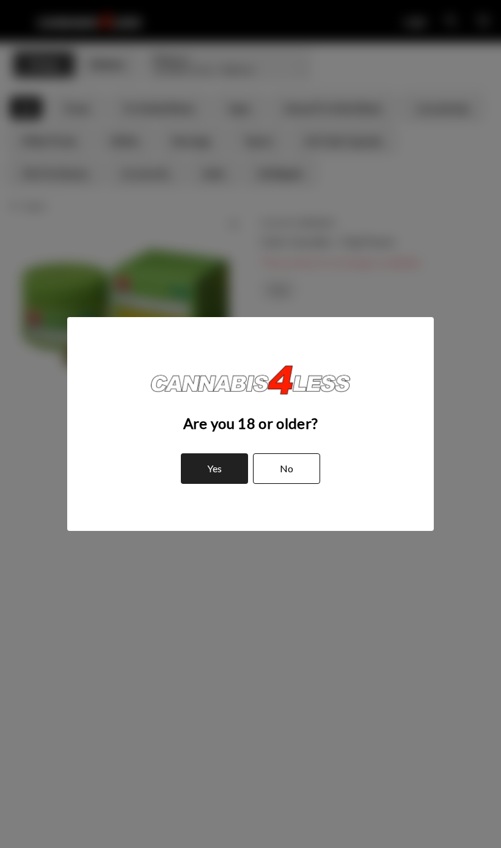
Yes (214, 468)
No (286, 468)
